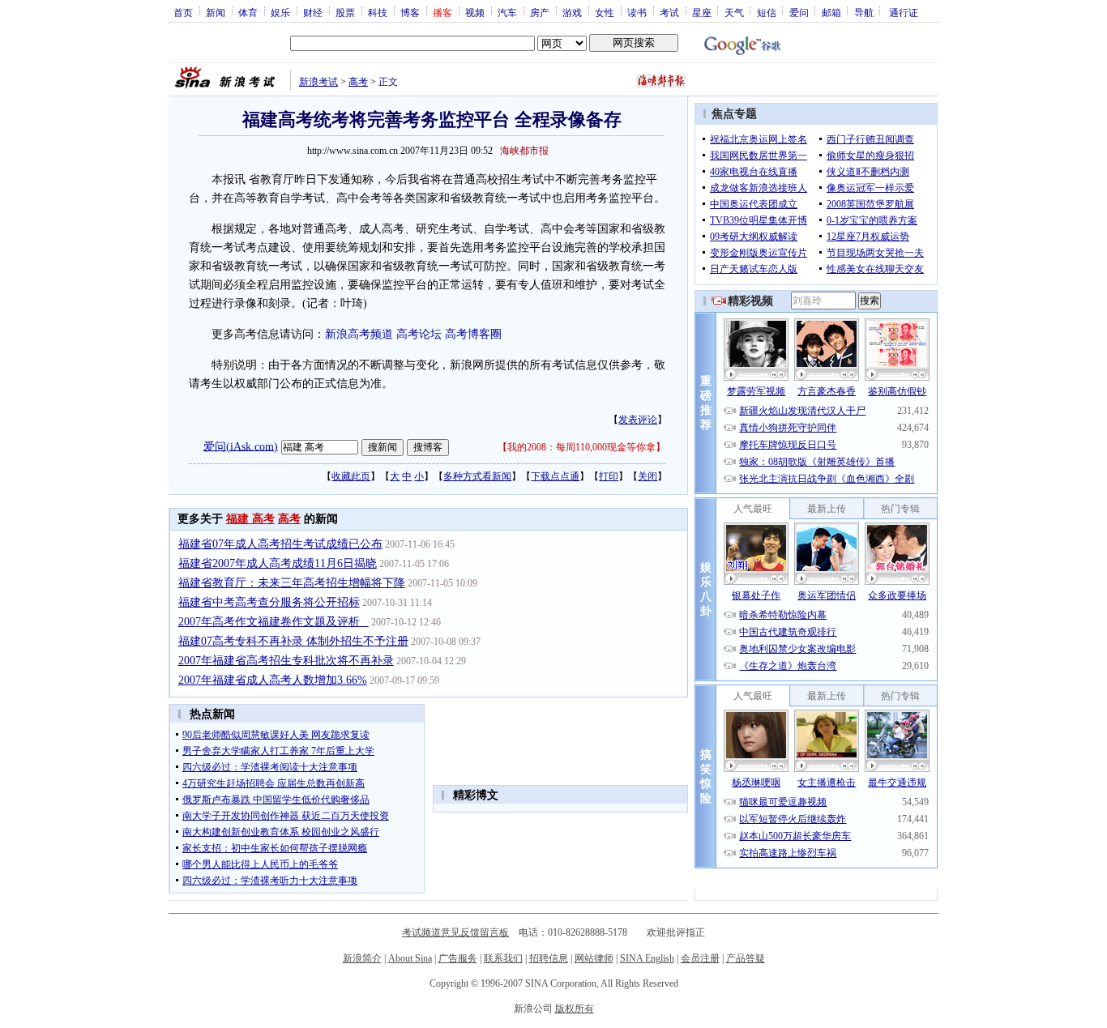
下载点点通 (555, 476)
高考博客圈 (473, 334)
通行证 (903, 12)
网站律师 (594, 958)
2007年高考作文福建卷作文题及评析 (273, 622)
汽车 (507, 12)
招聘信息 (548, 958)
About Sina (410, 958)
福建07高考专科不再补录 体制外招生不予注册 (293, 641)
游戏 (572, 12)
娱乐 (280, 12)
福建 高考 (250, 519)
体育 (248, 12)
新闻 (215, 12)
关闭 (647, 476)
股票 (345, 12)
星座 (702, 12)
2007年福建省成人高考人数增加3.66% (272, 680)
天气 (734, 12)
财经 (313, 12)
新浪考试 (318, 81)
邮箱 (831, 12)
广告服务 (457, 958)
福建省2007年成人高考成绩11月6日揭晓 (277, 563)
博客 (410, 12)
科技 (377, 12)
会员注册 (700, 958)
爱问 (799, 12)
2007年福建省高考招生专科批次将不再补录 (286, 661)
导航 (864, 12)
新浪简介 (362, 958)
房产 (539, 12)
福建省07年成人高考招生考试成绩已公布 (280, 544)
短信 (766, 12)
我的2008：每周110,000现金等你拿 (581, 447)
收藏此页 (350, 476)
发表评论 (637, 419)
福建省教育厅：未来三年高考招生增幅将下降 (291, 583)
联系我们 (503, 958)
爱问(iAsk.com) (240, 446)
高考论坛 (419, 334)
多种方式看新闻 (477, 476)
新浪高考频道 (359, 334)
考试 (669, 12)
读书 (637, 12)
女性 (604, 12)
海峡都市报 (524, 150)
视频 (475, 12)
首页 (183, 12)
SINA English (647, 958)
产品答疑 (745, 958)
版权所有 (574, 1008)
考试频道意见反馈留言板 (455, 932)
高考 (358, 81)
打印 (608, 476)
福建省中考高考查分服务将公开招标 (269, 602)
